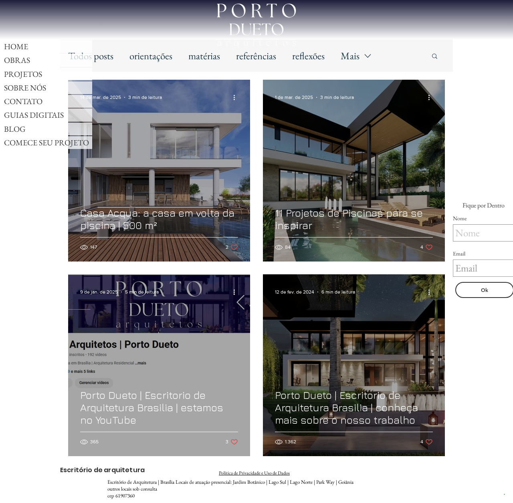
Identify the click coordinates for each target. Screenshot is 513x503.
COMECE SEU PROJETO (46, 142)
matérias (204, 55)
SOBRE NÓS (25, 87)
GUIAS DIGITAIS (34, 115)
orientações (150, 55)
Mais (350, 55)
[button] (434, 56)
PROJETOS (23, 74)
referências (256, 55)
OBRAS (17, 60)
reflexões (308, 55)
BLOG (15, 129)
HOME (16, 46)
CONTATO (23, 101)
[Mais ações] (237, 97)
